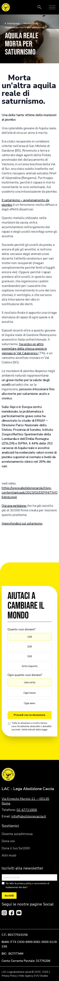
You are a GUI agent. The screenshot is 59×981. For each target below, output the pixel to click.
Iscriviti (9, 895)
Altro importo (30, 666)
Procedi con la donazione (29, 715)
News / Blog (30, 23)
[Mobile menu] (52, 7)
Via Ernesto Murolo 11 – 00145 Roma (25, 801)
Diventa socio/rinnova (17, 834)
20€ (29, 646)
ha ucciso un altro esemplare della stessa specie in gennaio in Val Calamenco (24, 348)
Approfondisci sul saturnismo (22, 523)
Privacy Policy (9, 976)
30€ (29, 656)
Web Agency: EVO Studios (33, 976)
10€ (29, 637)
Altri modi (9, 855)
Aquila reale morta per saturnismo (24, 27)
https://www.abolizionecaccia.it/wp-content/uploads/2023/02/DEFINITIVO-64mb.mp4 (30, 492)
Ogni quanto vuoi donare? (25, 675)
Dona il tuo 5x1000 (16, 848)
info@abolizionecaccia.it (28, 816)
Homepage (13, 23)
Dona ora (8, 841)
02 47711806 (27, 810)
